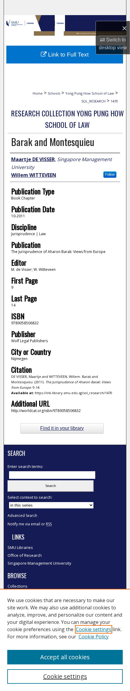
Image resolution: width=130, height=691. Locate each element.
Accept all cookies (65, 657)
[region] (65, 640)
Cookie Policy (94, 636)
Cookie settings (93, 629)
